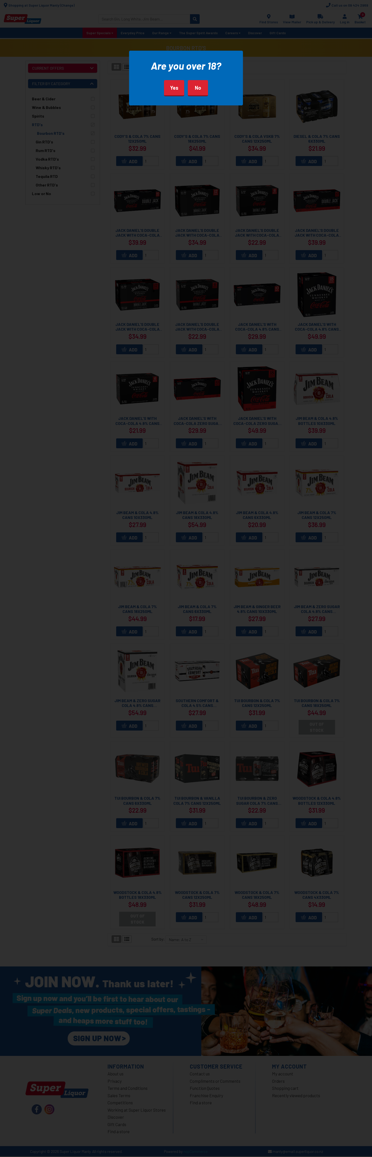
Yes (174, 88)
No (198, 88)
